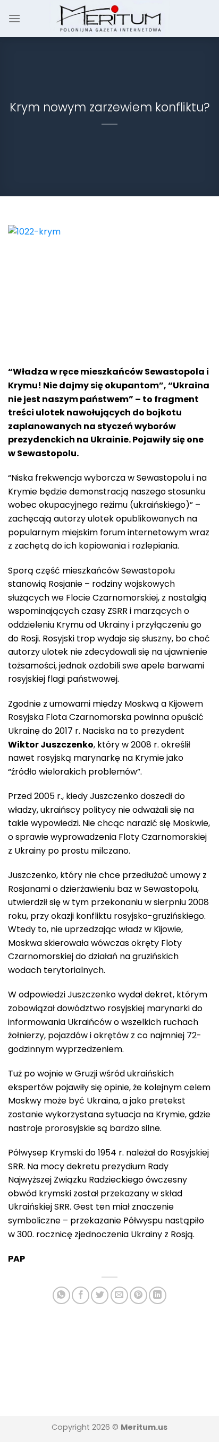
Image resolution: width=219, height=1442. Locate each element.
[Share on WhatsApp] (61, 1295)
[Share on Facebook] (80, 1295)
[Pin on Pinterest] (138, 1295)
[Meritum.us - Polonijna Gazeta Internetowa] (110, 18)
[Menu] (14, 18)
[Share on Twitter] (99, 1295)
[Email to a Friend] (119, 1295)
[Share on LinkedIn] (157, 1295)
